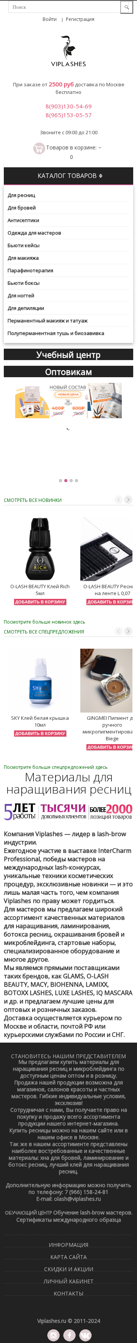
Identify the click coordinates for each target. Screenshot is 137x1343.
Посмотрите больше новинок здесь (44, 622)
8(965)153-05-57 (69, 115)
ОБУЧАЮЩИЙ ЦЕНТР (29, 1213)
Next (128, 499)
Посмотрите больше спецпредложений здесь (56, 767)
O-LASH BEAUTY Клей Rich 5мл (40, 590)
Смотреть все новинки (33, 500)
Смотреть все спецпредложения (44, 632)
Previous (119, 499)
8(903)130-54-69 (69, 106)
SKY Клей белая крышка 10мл (40, 721)
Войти (50, 19)
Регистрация (80, 19)
